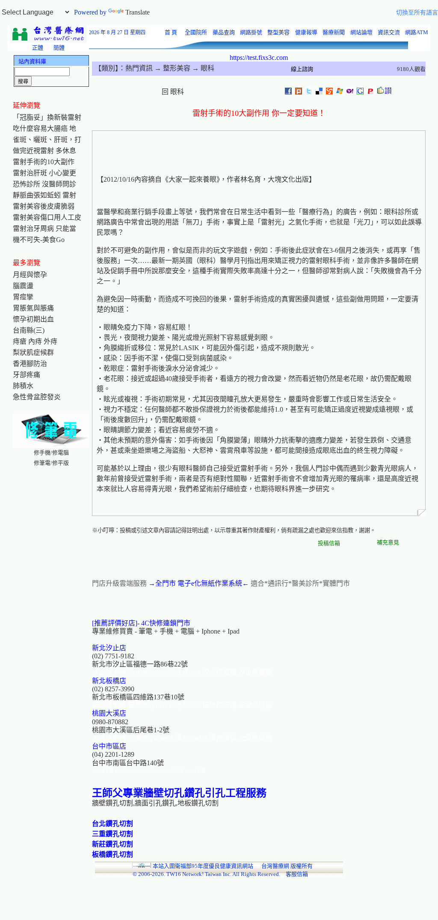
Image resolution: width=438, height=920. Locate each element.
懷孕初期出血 (33, 319)
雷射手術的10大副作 (43, 161)
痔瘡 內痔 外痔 (35, 341)
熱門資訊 (139, 68)
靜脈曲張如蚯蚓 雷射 (44, 195)
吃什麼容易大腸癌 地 (44, 128)
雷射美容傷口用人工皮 (47, 217)
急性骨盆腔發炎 (37, 397)
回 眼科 (173, 91)
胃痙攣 (23, 297)
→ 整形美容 (171, 68)
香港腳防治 (30, 363)
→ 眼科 (202, 68)
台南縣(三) (28, 330)
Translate (137, 12)
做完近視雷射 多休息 (44, 150)
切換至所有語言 (417, 12)
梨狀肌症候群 (33, 352)
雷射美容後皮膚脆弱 (43, 206)
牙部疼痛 (26, 374)
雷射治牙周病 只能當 (44, 228)
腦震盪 (23, 285)
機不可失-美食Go (39, 239)
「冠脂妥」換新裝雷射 (47, 117)
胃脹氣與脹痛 (33, 308)
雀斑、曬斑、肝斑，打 (47, 139)
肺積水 (23, 385)
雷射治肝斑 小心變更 (44, 173)
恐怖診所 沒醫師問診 (44, 184)
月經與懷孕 (30, 274)
